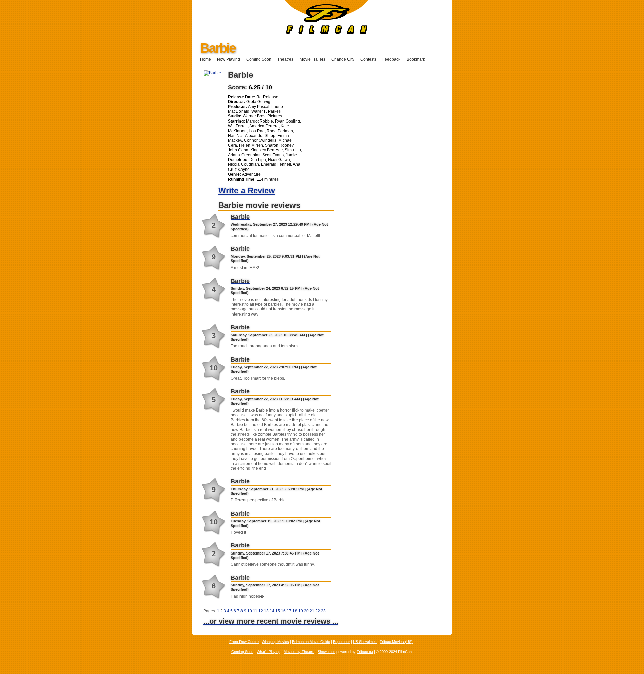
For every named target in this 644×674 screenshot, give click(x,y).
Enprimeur (341, 642)
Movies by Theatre (299, 651)
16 (283, 611)
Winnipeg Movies (275, 642)
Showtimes (326, 651)
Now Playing (228, 59)
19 (300, 611)
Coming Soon (258, 59)
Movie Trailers (312, 59)
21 (312, 611)
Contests (368, 59)
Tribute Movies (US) (396, 642)
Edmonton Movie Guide (311, 642)
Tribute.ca (365, 651)
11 (255, 611)
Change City (342, 59)
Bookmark (418, 59)
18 (294, 611)
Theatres (285, 59)
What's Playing (268, 651)
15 (277, 611)
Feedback (391, 59)
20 (306, 611)
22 (317, 611)
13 (266, 611)
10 (249, 611)
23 (323, 611)
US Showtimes (365, 642)
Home (205, 59)
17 (289, 611)
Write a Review (246, 190)
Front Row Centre (244, 642)
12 (260, 611)
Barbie (217, 48)
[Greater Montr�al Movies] (280, 32)
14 (272, 611)
